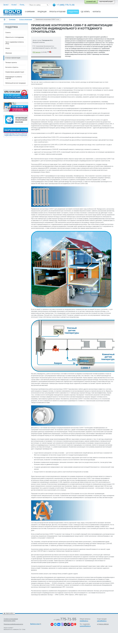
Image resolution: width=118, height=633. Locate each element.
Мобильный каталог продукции (15, 83)
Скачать (8, 32)
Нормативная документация (14, 72)
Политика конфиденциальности (13, 624)
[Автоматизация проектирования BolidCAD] (15, 124)
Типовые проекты (11, 62)
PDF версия (36, 52)
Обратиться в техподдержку (14, 37)
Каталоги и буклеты (11, 67)
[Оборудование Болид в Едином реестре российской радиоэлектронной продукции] (15, 136)
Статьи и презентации (25, 19)
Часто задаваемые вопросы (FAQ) (14, 42)
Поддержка (12, 19)
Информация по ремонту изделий (13, 77)
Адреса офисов (103, 624)
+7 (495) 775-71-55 (65, 5)
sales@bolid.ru (101, 621)
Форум (7, 48)
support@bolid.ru (85, 626)
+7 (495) (65, 620)
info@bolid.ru (84, 621)
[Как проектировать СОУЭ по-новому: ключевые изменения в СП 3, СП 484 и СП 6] (15, 98)
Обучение (8, 53)
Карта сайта (9, 613)
